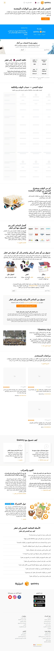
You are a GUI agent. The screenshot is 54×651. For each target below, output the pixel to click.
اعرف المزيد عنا (47, 345)
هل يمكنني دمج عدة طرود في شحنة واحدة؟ (40, 535)
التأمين (24, 624)
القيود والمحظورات (46, 490)
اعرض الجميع (46, 363)
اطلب (31, 277)
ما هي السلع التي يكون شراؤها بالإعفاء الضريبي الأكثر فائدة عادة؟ (35, 565)
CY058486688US (47, 427)
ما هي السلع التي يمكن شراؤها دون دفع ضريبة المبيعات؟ (37, 553)
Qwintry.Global (47, 641)
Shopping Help (33, 285)
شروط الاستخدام (47, 621)
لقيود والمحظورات (22, 626)
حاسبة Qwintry (48, 634)
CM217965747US (22, 395)
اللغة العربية (28, 2)
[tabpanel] (27, 31)
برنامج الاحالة (23, 634)
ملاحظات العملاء (47, 619)
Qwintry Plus (48, 633)
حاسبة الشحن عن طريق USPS (45, 636)
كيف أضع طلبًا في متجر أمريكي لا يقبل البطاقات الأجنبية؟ (37, 546)
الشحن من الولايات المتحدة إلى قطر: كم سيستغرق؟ (38, 572)
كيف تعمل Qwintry (44, 460)
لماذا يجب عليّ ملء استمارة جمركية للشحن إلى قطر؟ (37, 561)
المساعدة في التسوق (22, 623)
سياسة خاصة (48, 624)
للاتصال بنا (24, 633)
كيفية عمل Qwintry (22, 619)
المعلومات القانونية (47, 626)
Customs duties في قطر (20, 493)
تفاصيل (20, 460)
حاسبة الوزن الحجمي (47, 638)
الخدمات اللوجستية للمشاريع (20, 638)
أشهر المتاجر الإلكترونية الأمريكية (31, 302)
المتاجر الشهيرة (22, 242)
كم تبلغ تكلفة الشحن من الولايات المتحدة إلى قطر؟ (38, 568)
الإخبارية (49, 628)
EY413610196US (47, 393)
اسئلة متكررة (23, 617)
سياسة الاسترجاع (47, 623)
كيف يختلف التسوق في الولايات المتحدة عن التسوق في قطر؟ (35, 557)
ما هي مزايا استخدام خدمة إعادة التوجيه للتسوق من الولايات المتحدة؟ (34, 542)
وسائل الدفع (48, 640)
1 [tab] (27, 38)
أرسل (22, 49)
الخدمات (49, 617)
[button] (4, 2)
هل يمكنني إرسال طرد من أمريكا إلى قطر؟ (40, 576)
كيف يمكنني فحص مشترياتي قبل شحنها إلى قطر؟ (38, 550)
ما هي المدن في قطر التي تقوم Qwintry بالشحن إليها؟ (37, 538)
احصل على (47, 277)
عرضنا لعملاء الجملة (22, 636)
